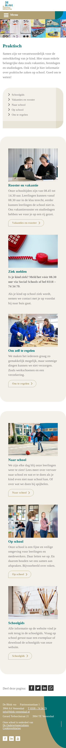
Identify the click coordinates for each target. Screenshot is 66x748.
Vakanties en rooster (23, 99)
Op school (17, 109)
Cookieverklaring (12, 728)
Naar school (18, 104)
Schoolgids (18, 94)
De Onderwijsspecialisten (16, 725)
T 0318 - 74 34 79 (37, 708)
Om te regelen (20, 114)
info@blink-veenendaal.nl (16, 711)
